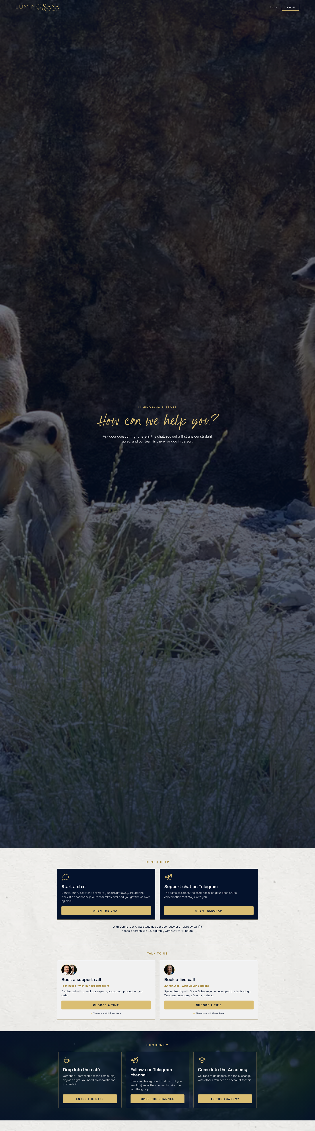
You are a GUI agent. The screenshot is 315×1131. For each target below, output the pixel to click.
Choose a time (106, 1005)
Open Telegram (209, 910)
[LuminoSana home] (37, 7)
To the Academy (225, 1099)
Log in (290, 7)
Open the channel (157, 1099)
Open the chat (106, 910)
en (272, 7)
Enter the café (90, 1099)
